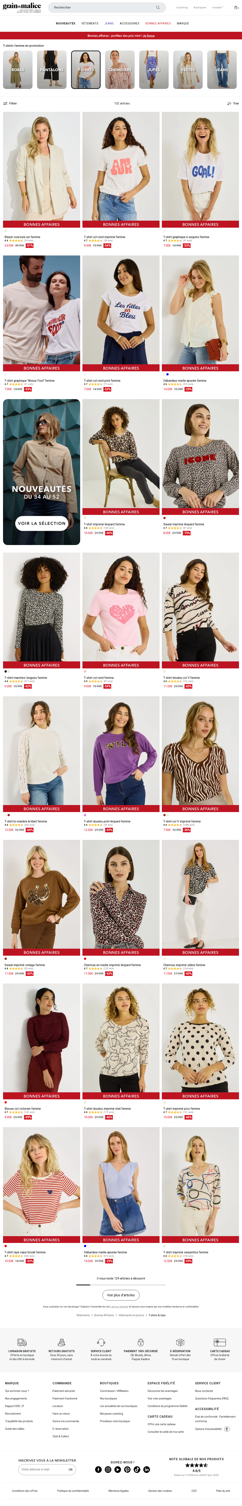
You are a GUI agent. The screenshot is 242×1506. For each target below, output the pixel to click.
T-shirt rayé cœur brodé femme (25, 1252)
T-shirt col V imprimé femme (182, 821)
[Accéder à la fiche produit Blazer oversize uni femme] (41, 170)
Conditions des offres (25, 1490)
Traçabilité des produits (19, 1421)
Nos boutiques (108, 1398)
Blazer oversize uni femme (22, 237)
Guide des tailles (14, 1428)
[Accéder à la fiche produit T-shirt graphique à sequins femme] (200, 170)
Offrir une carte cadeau (162, 1424)
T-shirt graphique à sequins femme (186, 237)
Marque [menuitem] (183, 23)
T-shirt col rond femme (99, 678)
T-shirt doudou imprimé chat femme (107, 1108)
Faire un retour (61, 1413)
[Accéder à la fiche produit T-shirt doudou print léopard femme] (121, 754)
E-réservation (61, 1428)
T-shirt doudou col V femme (181, 678)
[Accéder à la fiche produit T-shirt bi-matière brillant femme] (41, 754)
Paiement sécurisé (64, 1390)
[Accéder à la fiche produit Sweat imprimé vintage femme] (41, 898)
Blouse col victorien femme (23, 1108)
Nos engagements (16, 1398)
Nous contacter (204, 1390)
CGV (194, 1490)
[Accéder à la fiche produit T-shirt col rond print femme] (121, 313)
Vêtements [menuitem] (90, 23)
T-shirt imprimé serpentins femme (185, 1252)
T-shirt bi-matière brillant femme (26, 821)
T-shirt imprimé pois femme (181, 1108)
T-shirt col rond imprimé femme (104, 237)
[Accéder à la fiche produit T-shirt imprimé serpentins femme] (200, 1185)
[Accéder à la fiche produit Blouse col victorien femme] (41, 1041)
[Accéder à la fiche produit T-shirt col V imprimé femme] (200, 754)
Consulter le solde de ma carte (166, 1431)
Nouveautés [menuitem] (65, 23)
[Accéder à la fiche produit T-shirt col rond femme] (121, 610)
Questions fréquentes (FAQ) (212, 1398)
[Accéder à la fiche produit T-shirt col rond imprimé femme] (121, 170)
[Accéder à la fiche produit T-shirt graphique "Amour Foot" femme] (41, 313)
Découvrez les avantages (163, 1390)
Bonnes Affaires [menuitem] (158, 23)
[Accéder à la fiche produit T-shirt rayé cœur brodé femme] (41, 1185)
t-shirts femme (119, 1306)
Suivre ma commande (66, 1421)
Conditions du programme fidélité (168, 1406)
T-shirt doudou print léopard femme (107, 821)
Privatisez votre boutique (115, 1421)
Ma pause (111, 1413)
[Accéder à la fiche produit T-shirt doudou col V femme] (200, 610)
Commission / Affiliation (114, 1390)
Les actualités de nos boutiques (118, 1406)
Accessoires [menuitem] (130, 23)
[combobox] (107, 7)
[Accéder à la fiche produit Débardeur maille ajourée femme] (200, 313)
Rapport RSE (12, 1406)
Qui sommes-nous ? (17, 1390)
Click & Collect (61, 1436)
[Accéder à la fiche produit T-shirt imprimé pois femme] (200, 1041)
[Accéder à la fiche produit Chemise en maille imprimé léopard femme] (121, 898)
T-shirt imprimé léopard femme (104, 524)
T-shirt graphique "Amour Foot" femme (30, 380)
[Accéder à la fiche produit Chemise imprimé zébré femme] (200, 898)
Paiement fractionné (65, 1398)
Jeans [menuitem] (109, 23)
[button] (75, 116)
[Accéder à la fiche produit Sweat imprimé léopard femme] (200, 457)
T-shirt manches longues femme (26, 678)
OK (71, 1469)
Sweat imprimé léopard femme (183, 524)
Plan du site (223, 1490)
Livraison (58, 1406)
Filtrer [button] (13, 103)
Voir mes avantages (159, 1398)
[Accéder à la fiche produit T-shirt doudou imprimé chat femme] (121, 1041)
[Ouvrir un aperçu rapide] (76, 116)
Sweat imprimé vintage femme (25, 965)
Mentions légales (119, 1490)
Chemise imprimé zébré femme (184, 965)
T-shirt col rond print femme (102, 380)
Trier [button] (236, 103)
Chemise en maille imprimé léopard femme (112, 965)
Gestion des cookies (160, 1490)
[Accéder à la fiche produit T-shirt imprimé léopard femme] (121, 457)
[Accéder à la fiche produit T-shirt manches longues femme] (41, 610)
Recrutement (13, 1413)
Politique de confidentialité (73, 1490)
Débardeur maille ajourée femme (184, 380)
